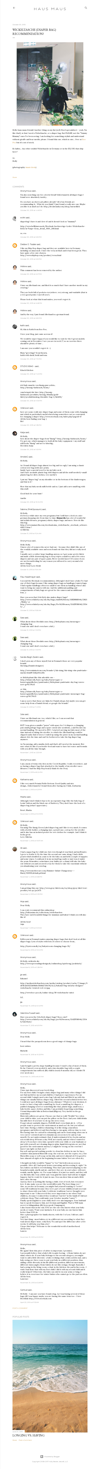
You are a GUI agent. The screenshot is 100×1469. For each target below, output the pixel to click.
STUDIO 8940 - (27, 366)
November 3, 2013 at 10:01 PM (31, 814)
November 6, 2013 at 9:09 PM (31, 894)
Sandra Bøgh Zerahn (29, 657)
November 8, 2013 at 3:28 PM (31, 967)
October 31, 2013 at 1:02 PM (30, 630)
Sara (22, 618)
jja (21, 974)
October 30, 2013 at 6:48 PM (31, 303)
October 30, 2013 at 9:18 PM (30, 425)
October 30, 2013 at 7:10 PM (31, 359)
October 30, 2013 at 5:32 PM (31, 237)
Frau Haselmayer (28, 577)
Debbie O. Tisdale (28, 244)
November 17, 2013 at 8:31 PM (31, 1025)
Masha (23, 797)
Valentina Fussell (28, 1013)
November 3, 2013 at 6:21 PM (31, 790)
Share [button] (14, 177)
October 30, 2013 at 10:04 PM (31, 502)
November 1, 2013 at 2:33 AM (31, 752)
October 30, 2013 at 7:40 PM (31, 374)
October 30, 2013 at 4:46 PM (31, 210)
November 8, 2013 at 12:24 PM (31, 950)
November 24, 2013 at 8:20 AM (32, 1077)
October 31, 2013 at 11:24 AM (30, 533)
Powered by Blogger (52, 1457)
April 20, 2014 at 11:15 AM (29, 1302)
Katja (22, 432)
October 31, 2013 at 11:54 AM (30, 570)
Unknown (24, 408)
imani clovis (31, 167)
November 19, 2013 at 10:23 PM (31, 1054)
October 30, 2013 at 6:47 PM (31, 274)
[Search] (86, 7)
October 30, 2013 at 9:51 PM (30, 449)
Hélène (23, 266)
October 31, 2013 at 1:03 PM (30, 650)
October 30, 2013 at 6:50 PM (31, 318)
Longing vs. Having (28, 1435)
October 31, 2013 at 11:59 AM (30, 610)
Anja (22, 901)
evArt (22, 217)
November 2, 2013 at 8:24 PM (31, 772)
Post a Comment (19, 1308)
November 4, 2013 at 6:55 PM (31, 877)
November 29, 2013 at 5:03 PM (31, 1237)
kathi (22, 325)
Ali (21, 848)
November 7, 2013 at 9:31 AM (31, 928)
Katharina (24, 779)
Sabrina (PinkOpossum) (31, 509)
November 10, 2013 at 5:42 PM (31, 1006)
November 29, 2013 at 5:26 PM (31, 1283)
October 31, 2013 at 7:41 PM (30, 707)
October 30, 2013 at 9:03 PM (31, 401)
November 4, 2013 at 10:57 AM (31, 841)
